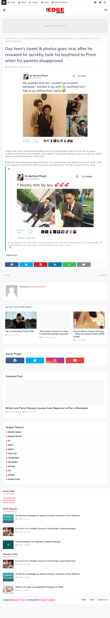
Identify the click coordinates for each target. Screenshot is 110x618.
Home (12, 2)
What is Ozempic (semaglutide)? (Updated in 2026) (39, 587)
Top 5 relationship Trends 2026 (19, 331)
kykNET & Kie (14, 479)
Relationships (16, 38)
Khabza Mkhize (13, 67)
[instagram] (104, 2)
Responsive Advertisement (55, 26)
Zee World (13, 462)
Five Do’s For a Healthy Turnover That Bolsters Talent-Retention (45, 528)
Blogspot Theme (18, 600)
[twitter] (100, 2)
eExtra (11, 466)
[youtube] (75, 360)
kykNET (11, 475)
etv (9, 471)
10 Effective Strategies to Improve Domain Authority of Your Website (47, 515)
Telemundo (13, 458)
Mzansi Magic (14, 432)
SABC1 (11, 445)
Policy (46, 2)
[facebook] (95, 2)
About (23, 2)
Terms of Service (61, 2)
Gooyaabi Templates (47, 600)
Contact (35, 2)
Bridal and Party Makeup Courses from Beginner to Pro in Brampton (47, 408)
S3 (9, 441)
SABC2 (11, 449)
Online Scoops (9, 500)
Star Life (12, 453)
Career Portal (9, 502)
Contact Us (102, 600)
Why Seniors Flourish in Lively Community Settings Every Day (53, 332)
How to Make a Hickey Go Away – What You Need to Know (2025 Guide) (88, 334)
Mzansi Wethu (15, 436)
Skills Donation (9, 498)
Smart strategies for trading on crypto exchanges (38, 541)
